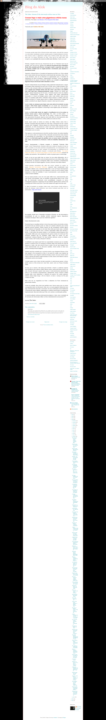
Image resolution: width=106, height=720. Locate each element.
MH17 (71, 209)
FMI (71, 133)
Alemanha (72, 29)
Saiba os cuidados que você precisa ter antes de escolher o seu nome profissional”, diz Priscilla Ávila (75, 397)
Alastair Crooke (73, 27)
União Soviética (73, 311)
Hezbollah (72, 169)
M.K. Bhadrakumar (73, 207)
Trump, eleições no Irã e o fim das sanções (75, 583)
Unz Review (72, 313)
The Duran (72, 288)
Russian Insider (73, 358)
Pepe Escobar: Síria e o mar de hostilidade (75, 574)
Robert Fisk (72, 255)
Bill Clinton (72, 66)
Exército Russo (73, 126)
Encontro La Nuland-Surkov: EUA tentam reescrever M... (75, 610)
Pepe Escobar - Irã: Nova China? (75, 673)
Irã (70, 181)
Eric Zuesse (72, 116)
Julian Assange (73, 193)
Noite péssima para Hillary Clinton (74, 595)
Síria (71, 278)
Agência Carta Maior (73, 371)
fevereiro (74, 436)
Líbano (71, 204)
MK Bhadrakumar (73, 211)
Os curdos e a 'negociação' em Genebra (74, 646)
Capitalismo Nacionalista (74, 71)
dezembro (74, 420)
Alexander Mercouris (73, 32)
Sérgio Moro (72, 276)
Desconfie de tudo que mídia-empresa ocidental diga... (74, 440)
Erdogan (71, 114)
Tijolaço (71, 343)
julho (73, 428)
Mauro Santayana (73, 216)
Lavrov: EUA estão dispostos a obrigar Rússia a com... (74, 604)
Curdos (71, 89)
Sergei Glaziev (72, 264)
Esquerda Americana (74, 117)
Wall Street (72, 319)
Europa (71, 124)
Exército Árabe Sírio (73, 128)
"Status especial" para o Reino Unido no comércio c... (75, 529)
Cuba (71, 87)
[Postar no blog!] (41, 303)
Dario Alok (79, 706)
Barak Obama (72, 59)
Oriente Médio (72, 236)
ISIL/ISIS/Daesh (73, 176)
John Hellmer (72, 186)
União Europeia (73, 309)
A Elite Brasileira (73, 15)
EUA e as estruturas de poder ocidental (75, 591)
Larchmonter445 (73, 195)
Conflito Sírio (72, 78)
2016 (72, 419)
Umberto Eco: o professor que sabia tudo (75, 506)
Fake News (72, 137)
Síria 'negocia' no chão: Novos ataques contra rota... (75, 683)
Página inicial (46, 321)
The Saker (72, 291)
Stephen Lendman (73, 271)
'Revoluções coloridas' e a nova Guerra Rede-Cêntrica (75, 453)
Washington (72, 322)
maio (73, 431)
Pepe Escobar (72, 246)
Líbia (71, 206)
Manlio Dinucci (72, 213)
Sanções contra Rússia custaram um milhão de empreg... (75, 677)
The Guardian (72, 290)
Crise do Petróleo (73, 86)
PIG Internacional (73, 237)
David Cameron (73, 91)
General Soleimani (73, 147)
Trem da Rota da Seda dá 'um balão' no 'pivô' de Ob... (75, 543)
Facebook (72, 135)
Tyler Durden (72, 302)
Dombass (72, 98)
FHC (71, 131)
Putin (71, 250)
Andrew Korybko (73, 36)
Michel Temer (72, 220)
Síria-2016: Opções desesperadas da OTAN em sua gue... (75, 636)
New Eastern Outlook (74, 229)
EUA (71, 103)
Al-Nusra (71, 24)
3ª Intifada (72, 13)
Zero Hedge (72, 356)
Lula (71, 202)
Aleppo (71, 31)
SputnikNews (72, 269)
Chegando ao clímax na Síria (74, 626)
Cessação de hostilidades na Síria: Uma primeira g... (75, 466)
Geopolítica (72, 149)
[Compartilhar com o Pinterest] (44, 303)
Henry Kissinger (73, 167)
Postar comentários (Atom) (48, 324)
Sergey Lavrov (72, 266)
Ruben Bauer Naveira (74, 257)
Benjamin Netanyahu (74, 62)
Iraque (71, 179)
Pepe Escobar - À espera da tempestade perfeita (75, 688)
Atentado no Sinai (73, 55)
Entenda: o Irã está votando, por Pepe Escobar (75, 458)
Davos (71, 93)
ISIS (71, 177)
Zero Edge (72, 333)
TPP (71, 280)
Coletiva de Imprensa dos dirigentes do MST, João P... (75, 669)
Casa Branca (72, 73)
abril (73, 433)
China (71, 75)
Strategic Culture (73, 273)
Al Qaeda (71, 22)
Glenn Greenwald (73, 154)
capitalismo (72, 335)
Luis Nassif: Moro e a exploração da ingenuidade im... (75, 501)
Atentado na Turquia (73, 54)
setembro (74, 425)
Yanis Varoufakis (73, 326)
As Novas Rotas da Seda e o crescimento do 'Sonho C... (75, 481)
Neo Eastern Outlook (74, 225)
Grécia (71, 163)
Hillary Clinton (72, 170)
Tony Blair (72, 295)
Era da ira (72, 112)
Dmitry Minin (72, 94)
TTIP (71, 282)
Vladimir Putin (72, 317)
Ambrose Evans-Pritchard (74, 34)
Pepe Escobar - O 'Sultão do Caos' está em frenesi (75, 656)
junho (73, 430)
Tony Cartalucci (73, 297)
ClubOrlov (72, 77)
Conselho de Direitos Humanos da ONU (74, 81)
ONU (71, 232)
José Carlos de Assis (74, 190)
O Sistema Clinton (74, 660)
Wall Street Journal (73, 321)
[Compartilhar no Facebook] (43, 303)
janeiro (73, 697)
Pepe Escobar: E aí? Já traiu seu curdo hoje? (75, 446)
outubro (73, 423)
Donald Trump (72, 100)
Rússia (71, 260)
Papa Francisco (73, 241)
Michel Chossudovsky (74, 218)
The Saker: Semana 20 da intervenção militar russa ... (74, 471)
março (73, 434)
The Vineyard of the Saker (75, 293)
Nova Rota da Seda (73, 230)
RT (70, 348)
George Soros (72, 151)
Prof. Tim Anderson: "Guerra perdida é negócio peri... (75, 578)
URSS (71, 304)
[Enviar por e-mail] (39, 303)
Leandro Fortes (73, 200)
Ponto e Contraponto (75, 394)
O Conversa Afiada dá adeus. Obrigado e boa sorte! (75, 404)
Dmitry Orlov (72, 96)
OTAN (71, 234)
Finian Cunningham (73, 142)
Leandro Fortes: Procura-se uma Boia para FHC (75, 539)
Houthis (71, 172)
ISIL (71, 174)
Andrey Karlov (72, 38)
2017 (72, 417)
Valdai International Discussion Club (73, 315)
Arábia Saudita (72, 45)
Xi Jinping (72, 324)
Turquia (71, 300)
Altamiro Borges (74, 376)
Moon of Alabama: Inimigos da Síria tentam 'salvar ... (74, 651)
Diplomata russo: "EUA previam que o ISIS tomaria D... (75, 548)
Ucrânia (71, 307)
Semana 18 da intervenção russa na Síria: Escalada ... (74, 569)
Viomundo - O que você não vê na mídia (75, 382)
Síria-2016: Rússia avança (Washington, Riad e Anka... (75, 553)
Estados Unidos (73, 121)
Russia (71, 259)
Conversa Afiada (74, 402)
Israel (71, 183)
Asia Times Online (73, 48)
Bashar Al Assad (73, 61)
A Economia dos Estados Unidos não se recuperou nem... (75, 513)
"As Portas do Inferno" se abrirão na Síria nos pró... (74, 564)
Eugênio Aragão (73, 123)
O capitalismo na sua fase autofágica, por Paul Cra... (74, 486)
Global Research (73, 156)
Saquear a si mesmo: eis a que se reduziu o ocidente (75, 663)
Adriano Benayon (73, 18)
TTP (71, 283)
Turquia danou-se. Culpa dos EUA (75, 509)
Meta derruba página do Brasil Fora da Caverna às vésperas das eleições (75, 384)
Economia (72, 105)
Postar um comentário (30, 316)
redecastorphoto (74, 409)
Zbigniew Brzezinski (73, 329)
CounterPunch (72, 355)
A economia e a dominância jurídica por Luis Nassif (75, 491)
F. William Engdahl (73, 130)
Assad (71, 50)
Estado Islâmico (73, 119)
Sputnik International (73, 360)
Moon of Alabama (73, 345)
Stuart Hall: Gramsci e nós (74, 598)
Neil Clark (72, 223)
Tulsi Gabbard (72, 298)
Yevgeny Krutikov (73, 328)
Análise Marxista (73, 41)
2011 (72, 700)
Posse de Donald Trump (74, 248)
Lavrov (71, 199)
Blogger (64, 717)
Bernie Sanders (73, 64)
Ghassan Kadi (72, 153)
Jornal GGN (72, 188)
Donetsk (71, 101)
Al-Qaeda (71, 25)
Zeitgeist (71, 331)
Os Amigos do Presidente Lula (74, 389)
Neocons (71, 227)
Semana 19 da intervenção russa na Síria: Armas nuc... (74, 519)
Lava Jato (72, 197)
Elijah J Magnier (73, 110)
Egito (71, 107)
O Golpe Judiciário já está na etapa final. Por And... (75, 496)
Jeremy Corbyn (73, 184)
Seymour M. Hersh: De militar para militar (74, 587)
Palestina (71, 239)
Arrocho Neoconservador (74, 43)
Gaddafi (71, 146)
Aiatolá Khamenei (73, 20)
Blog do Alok (35, 7)
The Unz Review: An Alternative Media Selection (75, 363)
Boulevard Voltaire (73, 68)
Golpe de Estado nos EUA (75, 158)
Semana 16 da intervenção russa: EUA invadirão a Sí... (74, 693)
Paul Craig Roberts (73, 243)
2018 (72, 416)
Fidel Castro (72, 140)
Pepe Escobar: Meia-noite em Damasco (75, 449)
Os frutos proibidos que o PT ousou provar (75, 477)
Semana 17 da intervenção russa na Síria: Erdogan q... (74, 631)
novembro (74, 422)
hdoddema (55, 717)
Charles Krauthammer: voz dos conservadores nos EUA (75, 616)
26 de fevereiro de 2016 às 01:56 (34, 314)
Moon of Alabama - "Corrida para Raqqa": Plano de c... (75, 558)
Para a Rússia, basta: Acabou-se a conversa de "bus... (75, 642)
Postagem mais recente (30, 321)
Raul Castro (72, 253)
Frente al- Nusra (73, 144)
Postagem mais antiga (63, 321)
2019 (72, 414)
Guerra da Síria (73, 165)
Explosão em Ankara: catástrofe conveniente (74, 524)
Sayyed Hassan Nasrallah (74, 262)
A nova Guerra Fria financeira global (75, 462)
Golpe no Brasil (73, 160)
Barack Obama (73, 57)
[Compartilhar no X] (42, 303)
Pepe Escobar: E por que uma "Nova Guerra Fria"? (75, 534)
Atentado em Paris (73, 52)
